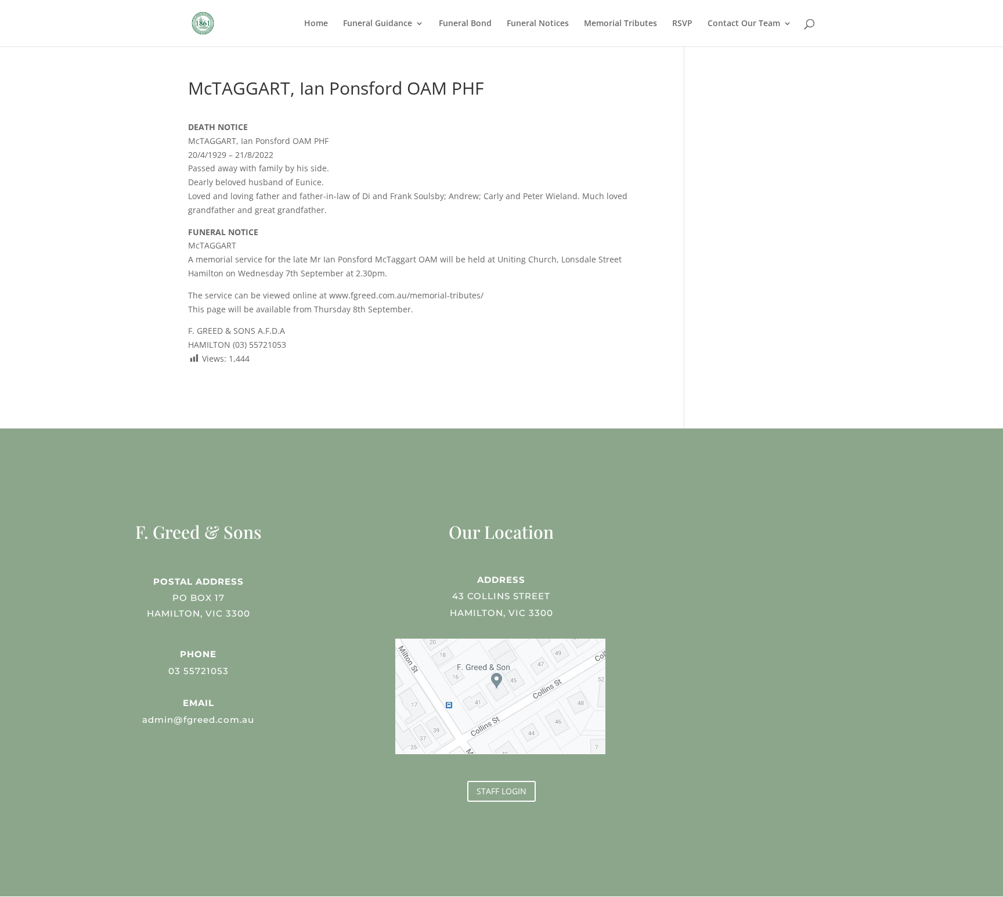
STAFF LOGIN (501, 791)
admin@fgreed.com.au (198, 719)
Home (316, 23)
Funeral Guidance (377, 23)
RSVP (682, 23)
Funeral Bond (465, 23)
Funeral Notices (538, 23)
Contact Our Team (744, 23)
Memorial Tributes (620, 23)
